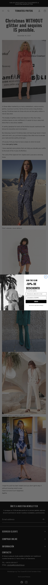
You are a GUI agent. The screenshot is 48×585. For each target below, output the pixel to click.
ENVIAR (36, 302)
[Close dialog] (45, 276)
